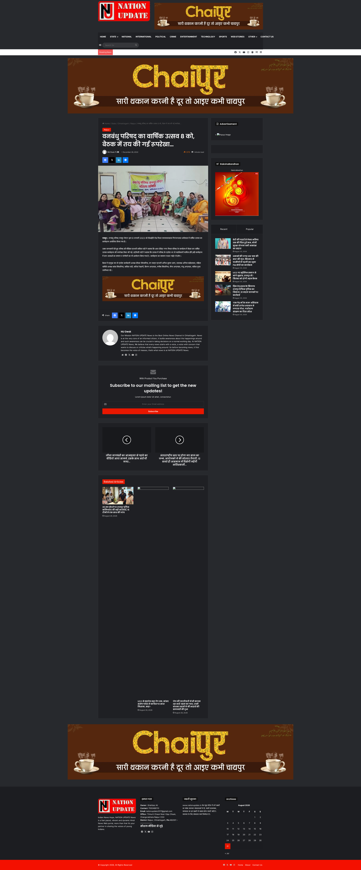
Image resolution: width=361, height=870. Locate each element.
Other (251, 36)
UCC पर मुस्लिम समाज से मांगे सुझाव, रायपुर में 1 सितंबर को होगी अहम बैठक (245, 275)
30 (260, 840)
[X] (129, 355)
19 (238, 834)
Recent (223, 229)
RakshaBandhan (237, 170)
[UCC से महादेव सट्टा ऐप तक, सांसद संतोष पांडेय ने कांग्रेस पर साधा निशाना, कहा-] (153, 593)
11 (233, 829)
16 (260, 829)
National (127, 36)
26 (238, 840)
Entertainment (188, 36)
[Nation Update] (124, 11)
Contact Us (267, 36)
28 (249, 840)
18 (233, 834)
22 (255, 834)
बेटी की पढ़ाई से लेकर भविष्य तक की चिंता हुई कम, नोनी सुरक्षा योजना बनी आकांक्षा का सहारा (245, 244)
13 (244, 829)
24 (227, 840)
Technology (208, 36)
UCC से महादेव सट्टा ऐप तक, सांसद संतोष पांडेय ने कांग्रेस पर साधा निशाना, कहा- (153, 704)
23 (260, 834)
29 (255, 840)
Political (160, 36)
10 (228, 829)
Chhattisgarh (123, 123)
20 (244, 834)
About (247, 865)
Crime (173, 36)
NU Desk (111, 152)
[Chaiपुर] (180, 85)
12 (238, 829)
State (113, 36)
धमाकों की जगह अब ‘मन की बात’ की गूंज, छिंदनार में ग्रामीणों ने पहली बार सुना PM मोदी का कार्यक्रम (245, 260)
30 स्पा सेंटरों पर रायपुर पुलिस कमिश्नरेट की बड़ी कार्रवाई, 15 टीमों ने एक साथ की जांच (115, 510)
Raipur (133, 123)
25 (233, 840)
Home (103, 36)
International (143, 36)
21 (249, 834)
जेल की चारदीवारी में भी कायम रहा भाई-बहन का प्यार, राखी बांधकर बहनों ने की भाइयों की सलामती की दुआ (187, 705)
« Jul (227, 853)
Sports (223, 36)
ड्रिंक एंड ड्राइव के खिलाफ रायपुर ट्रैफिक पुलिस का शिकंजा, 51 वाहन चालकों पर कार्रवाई (245, 290)
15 (255, 829)
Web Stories (237, 36)
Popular (250, 229)
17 (228, 834)
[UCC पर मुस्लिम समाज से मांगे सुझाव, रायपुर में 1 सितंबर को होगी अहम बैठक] (223, 276)
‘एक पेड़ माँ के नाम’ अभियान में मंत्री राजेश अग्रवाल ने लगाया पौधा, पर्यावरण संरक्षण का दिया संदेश (245, 307)
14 (249, 829)
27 (244, 840)
